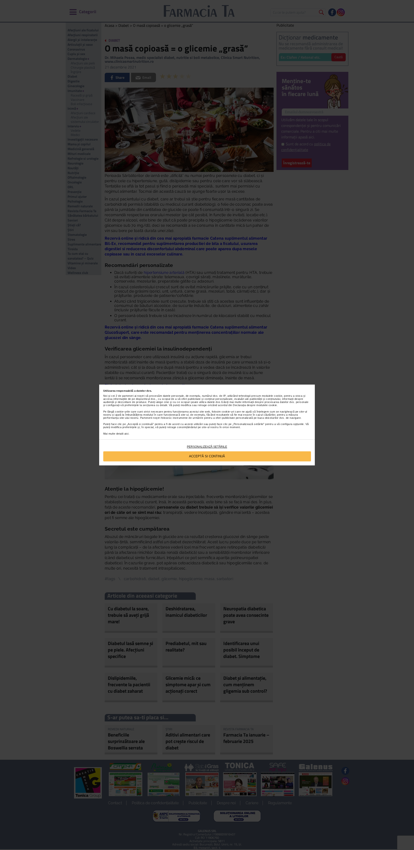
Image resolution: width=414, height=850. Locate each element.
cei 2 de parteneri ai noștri (127, 395)
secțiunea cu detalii (155, 405)
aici (126, 433)
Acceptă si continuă (207, 456)
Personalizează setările (207, 446)
